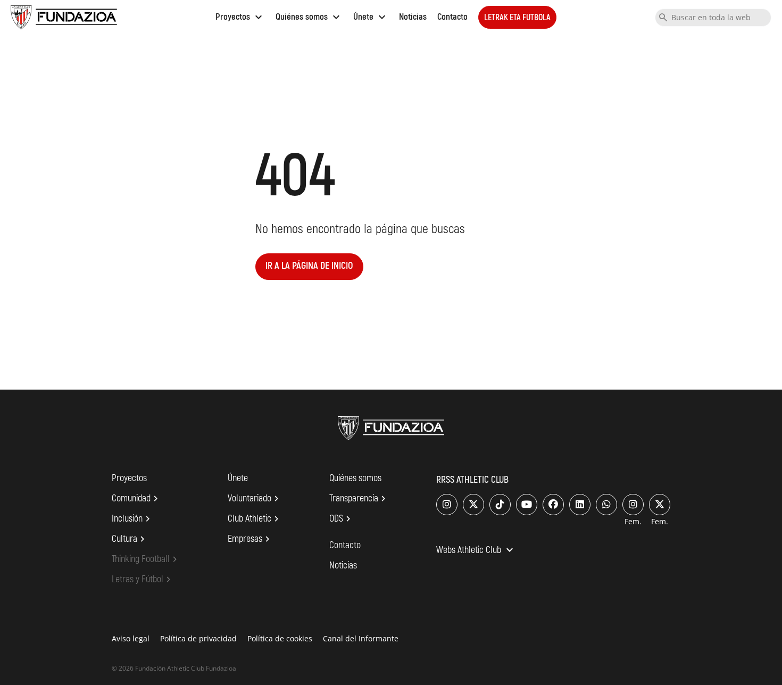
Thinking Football (146, 559)
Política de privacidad (198, 638)
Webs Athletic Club (476, 551)
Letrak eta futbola (517, 17)
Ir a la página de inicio (309, 266)
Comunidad (136, 498)
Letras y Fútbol (143, 579)
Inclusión (132, 519)
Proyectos (240, 16)
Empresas (250, 539)
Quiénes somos (309, 16)
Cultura (130, 539)
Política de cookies (279, 638)
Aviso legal (130, 638)
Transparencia (359, 498)
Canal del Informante (360, 638)
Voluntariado (255, 498)
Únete (370, 16)
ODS (341, 519)
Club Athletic (255, 519)
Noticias (413, 16)
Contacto (452, 16)
